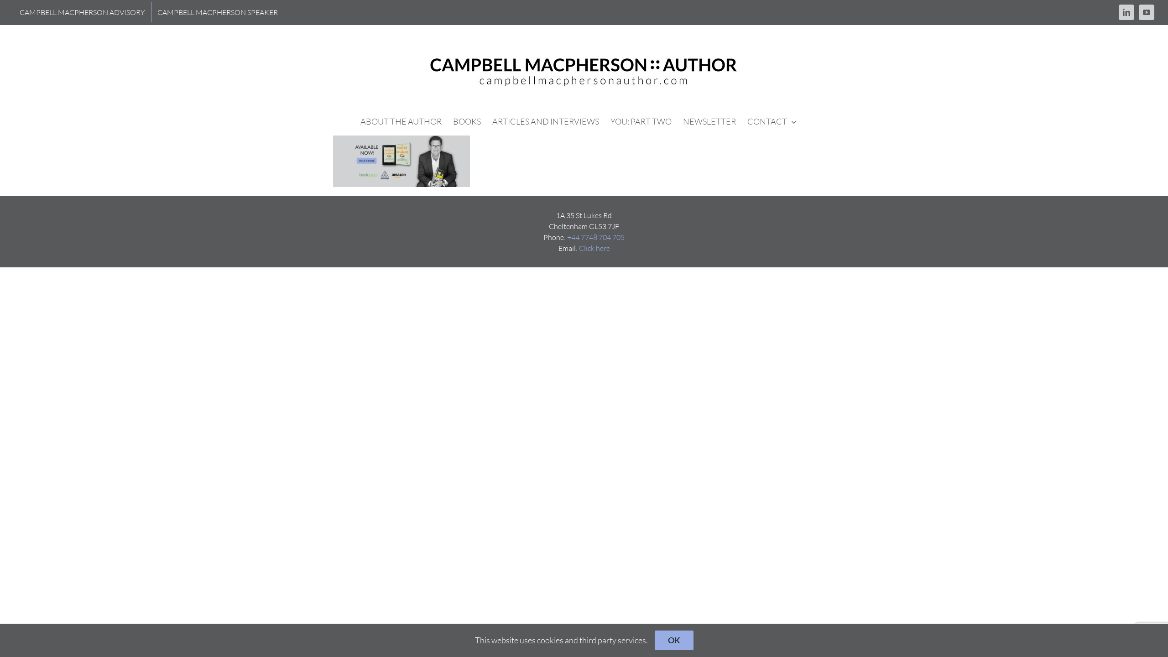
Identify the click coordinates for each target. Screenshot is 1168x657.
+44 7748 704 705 (596, 237)
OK (674, 640)
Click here (594, 248)
